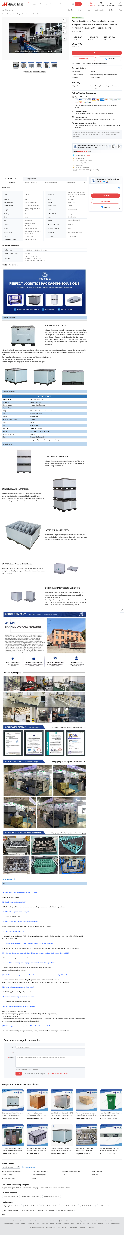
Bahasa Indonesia (115, 1223)
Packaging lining (7, 1175)
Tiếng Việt (106, 1223)
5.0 (98, 182)
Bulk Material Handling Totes (31, 1196)
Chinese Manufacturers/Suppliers (39, 1221)
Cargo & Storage (21, 14)
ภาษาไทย (93, 1223)
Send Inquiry (83, 59)
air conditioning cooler (8, 1178)
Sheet (63, 1175)
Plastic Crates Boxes (88, 1206)
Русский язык (44, 1223)
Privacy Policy (90, 1227)
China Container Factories (51, 1206)
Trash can (95, 1175)
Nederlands (66, 1223)
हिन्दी (88, 1223)
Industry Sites (74, 1221)
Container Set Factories (32, 1206)
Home (3, 14)
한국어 (77, 1223)
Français (36, 1223)
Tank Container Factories (70, 1206)
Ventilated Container (104, 1206)
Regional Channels (85, 1221)
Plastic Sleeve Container (10, 1210)
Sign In (75, 170)
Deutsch (58, 1223)
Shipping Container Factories (12, 1206)
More (3, 1214)
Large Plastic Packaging (39, 1171)
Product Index (95, 1221)
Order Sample (102, 63)
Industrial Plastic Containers (35, 14)
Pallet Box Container (28, 1210)
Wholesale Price (65, 1221)
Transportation (11, 14)
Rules (120, 10)
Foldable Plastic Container (46, 1210)
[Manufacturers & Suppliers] (12, 4)
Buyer (79, 10)
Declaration (82, 1227)
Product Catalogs (29, 1167)
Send (18, 1074)
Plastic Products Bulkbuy (65, 1210)
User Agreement (73, 1227)
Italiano (52, 1223)
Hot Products (14, 1221)
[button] (80, 182)
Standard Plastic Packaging (70, 1171)
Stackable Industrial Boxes (51, 1196)
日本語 (83, 1223)
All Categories (9, 10)
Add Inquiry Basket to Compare (35, 72)
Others (34, 1178)
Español (23, 1223)
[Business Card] (119, 187)
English (17, 1223)
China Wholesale (54, 1221)
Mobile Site (104, 1221)
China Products (24, 1221)
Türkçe (100, 1223)
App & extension (99, 10)
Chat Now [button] (111, 59)
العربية (72, 1223)
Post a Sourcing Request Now (58, 1074)
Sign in (120, 5)
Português (29, 1223)
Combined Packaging (38, 1175)
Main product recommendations (11, 1171)
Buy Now (97, 53)
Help (88, 10)
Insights (111, 1221)
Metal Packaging (97, 1171)
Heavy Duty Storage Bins (10, 1196)
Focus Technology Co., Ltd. (49, 1227)
